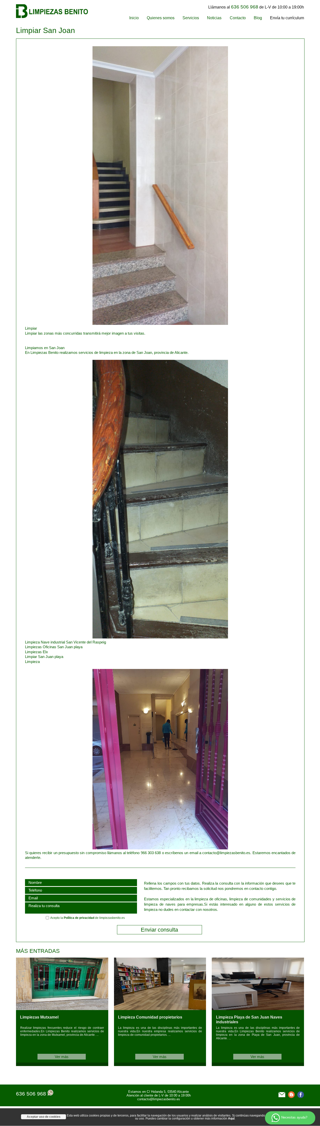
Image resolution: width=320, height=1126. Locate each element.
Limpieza (32, 661)
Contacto (238, 17)
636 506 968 (31, 1094)
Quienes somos (160, 17)
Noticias (214, 17)
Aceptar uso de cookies (43, 1116)
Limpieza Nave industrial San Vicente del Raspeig (65, 642)
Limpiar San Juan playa (44, 656)
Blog (258, 17)
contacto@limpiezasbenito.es (158, 1099)
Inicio (134, 17)
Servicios (190, 17)
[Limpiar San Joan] (126, 323)
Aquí (231, 1118)
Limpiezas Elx (36, 652)
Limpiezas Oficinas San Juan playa (53, 647)
